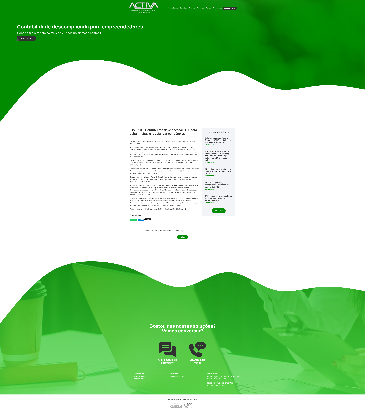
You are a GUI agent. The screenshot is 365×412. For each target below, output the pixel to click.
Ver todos (219, 211)
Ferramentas (217, 8)
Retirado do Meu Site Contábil (174, 209)
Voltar (182, 237)
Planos (208, 8)
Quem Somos (173, 8)
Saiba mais (26, 38)
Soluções (183, 8)
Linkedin (141, 219)
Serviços (192, 8)
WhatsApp (134, 219)
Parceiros (200, 8)
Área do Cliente (229, 8)
